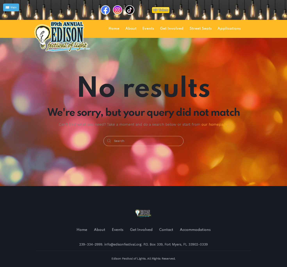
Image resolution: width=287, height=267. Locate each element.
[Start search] (108, 141)
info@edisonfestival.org (123, 244)
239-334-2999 (90, 244)
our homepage (214, 124)
